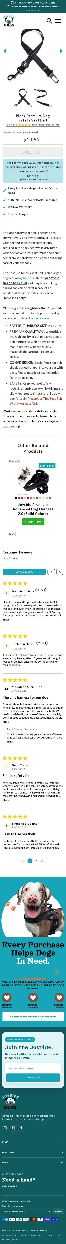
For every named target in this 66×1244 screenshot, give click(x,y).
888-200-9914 (10, 1186)
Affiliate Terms (54, 1235)
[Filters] (51, 572)
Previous (13, 461)
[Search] (49, 21)
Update (58, 1211)
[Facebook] (13, 1128)
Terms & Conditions (31, 1235)
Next (11, 534)
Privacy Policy (10, 1235)
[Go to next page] (43, 860)
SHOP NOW (33, 10)
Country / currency (13, 1206)
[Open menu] (58, 21)
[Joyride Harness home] (9, 21)
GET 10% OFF (33, 1077)
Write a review (24, 571)
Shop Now (33, 521)
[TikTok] (21, 1128)
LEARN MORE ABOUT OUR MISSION (33, 1016)
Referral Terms (10, 1239)
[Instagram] (5, 1128)
